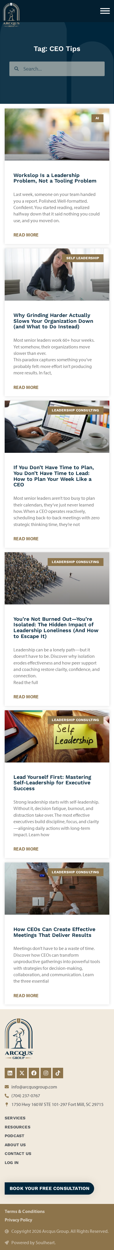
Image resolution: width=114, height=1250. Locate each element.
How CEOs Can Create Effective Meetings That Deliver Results (54, 932)
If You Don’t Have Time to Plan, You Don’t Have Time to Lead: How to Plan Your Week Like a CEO (53, 476)
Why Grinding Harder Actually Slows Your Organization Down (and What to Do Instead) (53, 321)
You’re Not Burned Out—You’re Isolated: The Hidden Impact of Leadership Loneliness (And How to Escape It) (56, 627)
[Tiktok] (58, 1073)
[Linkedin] (10, 1073)
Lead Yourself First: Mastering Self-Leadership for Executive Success (52, 783)
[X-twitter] (22, 1073)
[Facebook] (34, 1073)
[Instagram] (46, 1073)
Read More (26, 235)
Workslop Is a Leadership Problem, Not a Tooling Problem (54, 178)
